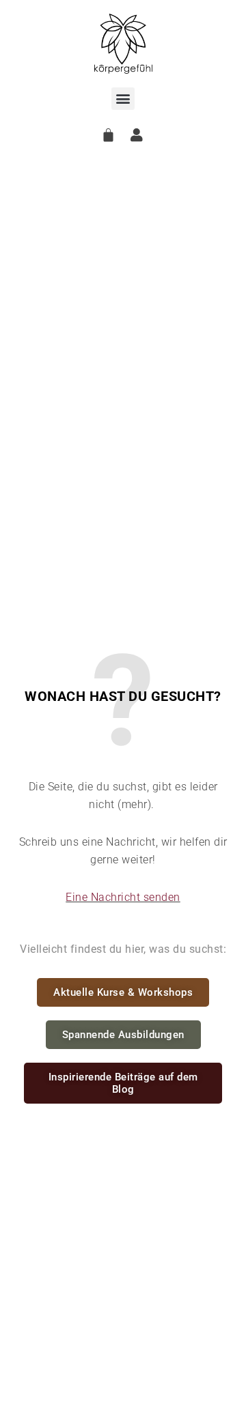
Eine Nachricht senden (123, 897)
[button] (123, 98)
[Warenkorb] (108, 135)
